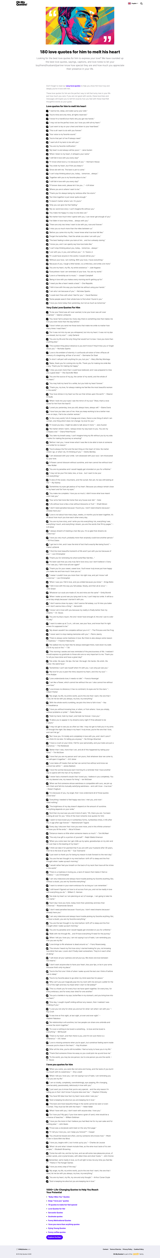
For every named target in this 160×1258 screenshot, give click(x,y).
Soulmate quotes (55, 1216)
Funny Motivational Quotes (59, 1220)
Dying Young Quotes (57, 1228)
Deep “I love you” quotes (58, 1201)
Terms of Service (115, 1249)
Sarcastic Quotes (55, 1213)
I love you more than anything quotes (64, 1224)
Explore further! (54, 1237)
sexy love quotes (73, 86)
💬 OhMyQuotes (23, 1249)
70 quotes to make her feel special (62, 1205)
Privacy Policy (127, 1249)
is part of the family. (128, 1254)
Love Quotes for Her (56, 1209)
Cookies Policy (139, 1249)
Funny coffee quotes (57, 1232)
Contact (105, 1249)
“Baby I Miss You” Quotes (59, 1197)
